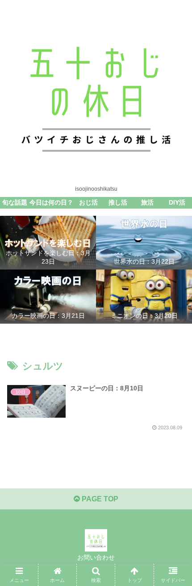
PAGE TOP (99, 499)
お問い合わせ (96, 557)
